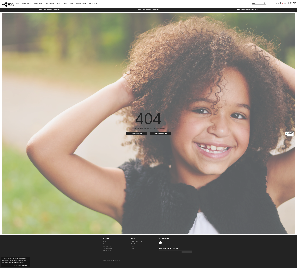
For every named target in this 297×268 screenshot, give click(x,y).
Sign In (277, 3)
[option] (49, 10)
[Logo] (8, 4)
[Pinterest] (160, 242)
